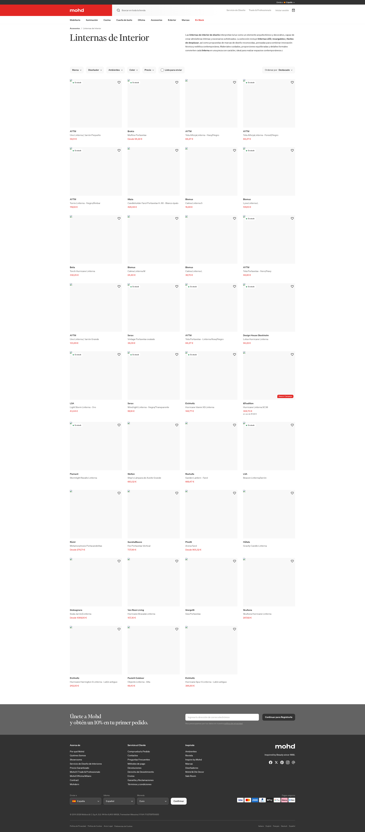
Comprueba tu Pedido (139, 751)
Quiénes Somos (78, 755)
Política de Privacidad (78, 826)
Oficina (141, 20)
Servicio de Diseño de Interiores (86, 763)
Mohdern (74, 784)
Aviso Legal (108, 826)
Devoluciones (134, 768)
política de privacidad (233, 723)
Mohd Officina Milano (80, 776)
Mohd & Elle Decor (194, 772)
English (268, 826)
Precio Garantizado (79, 768)
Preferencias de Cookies (123, 826)
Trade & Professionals (260, 10)
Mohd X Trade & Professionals (85, 772)
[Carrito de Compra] (293, 10)
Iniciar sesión (282, 10)
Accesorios (156, 20)
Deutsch (284, 826)
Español (292, 826)
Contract (74, 780)
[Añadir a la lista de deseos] (119, 82)
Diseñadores (191, 768)
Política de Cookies (95, 826)
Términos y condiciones (139, 784)
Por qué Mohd (77, 751)
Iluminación (92, 20)
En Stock (199, 20)
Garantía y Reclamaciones (141, 780)
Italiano (261, 826)
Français (276, 826)
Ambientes (191, 751)
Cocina (107, 20)
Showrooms (76, 759)
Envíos (131, 776)
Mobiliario (75, 20)
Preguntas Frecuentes (139, 759)
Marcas (185, 20)
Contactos (133, 755)
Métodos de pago (136, 763)
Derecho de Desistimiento (141, 772)
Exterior (172, 20)
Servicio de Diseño (236, 10)
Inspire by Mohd (193, 759)
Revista (189, 755)
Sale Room (190, 776)
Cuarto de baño (124, 20)
